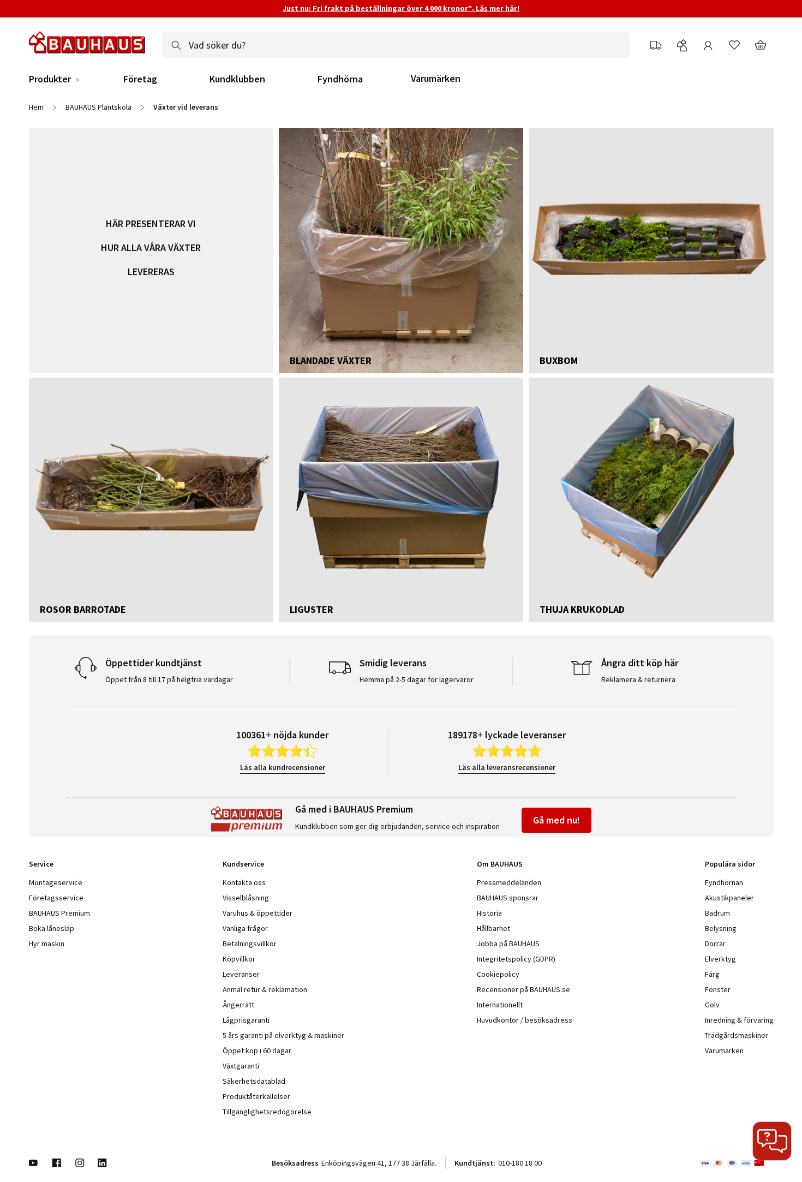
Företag (140, 79)
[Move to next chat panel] (772, 1141)
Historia (489, 913)
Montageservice (55, 882)
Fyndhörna (340, 79)
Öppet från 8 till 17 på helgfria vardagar (169, 679)
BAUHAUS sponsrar (507, 898)
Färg (712, 974)
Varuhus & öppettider (257, 913)
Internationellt (500, 1005)
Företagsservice (56, 898)
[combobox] (396, 45)
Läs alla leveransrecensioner (506, 767)
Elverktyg (720, 959)
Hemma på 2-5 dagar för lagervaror (417, 679)
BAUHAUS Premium (59, 913)
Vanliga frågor (245, 928)
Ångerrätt (238, 1005)
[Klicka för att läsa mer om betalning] (737, 1163)
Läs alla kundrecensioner (282, 767)
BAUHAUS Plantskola (98, 107)
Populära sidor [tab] (730, 864)
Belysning (721, 928)
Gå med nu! (556, 820)
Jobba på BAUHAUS (508, 943)
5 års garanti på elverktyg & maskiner (283, 1035)
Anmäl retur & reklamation (265, 989)
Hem (36, 107)
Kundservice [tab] (243, 864)
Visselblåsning (246, 898)
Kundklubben (237, 79)
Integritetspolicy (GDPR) (516, 959)
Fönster (718, 989)
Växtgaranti (241, 1066)
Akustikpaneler (729, 898)
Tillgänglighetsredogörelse (267, 1112)
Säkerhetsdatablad (254, 1081)
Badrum (717, 913)
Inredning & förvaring (739, 1020)
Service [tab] (41, 864)
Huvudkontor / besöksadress (524, 1020)
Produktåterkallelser (256, 1096)
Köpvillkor (239, 959)
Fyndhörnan (724, 882)
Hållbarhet (493, 928)
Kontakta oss (244, 882)
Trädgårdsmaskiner (736, 1035)
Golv (712, 1005)
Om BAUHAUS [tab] (500, 864)
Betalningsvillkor (250, 943)
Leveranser (241, 974)
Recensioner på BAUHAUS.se (523, 989)
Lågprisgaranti (246, 1020)
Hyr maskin (46, 943)
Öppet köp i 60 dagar (257, 1050)
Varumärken (435, 78)
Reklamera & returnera (638, 679)
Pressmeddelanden (509, 882)
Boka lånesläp (51, 928)
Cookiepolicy (498, 974)
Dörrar (715, 943)
